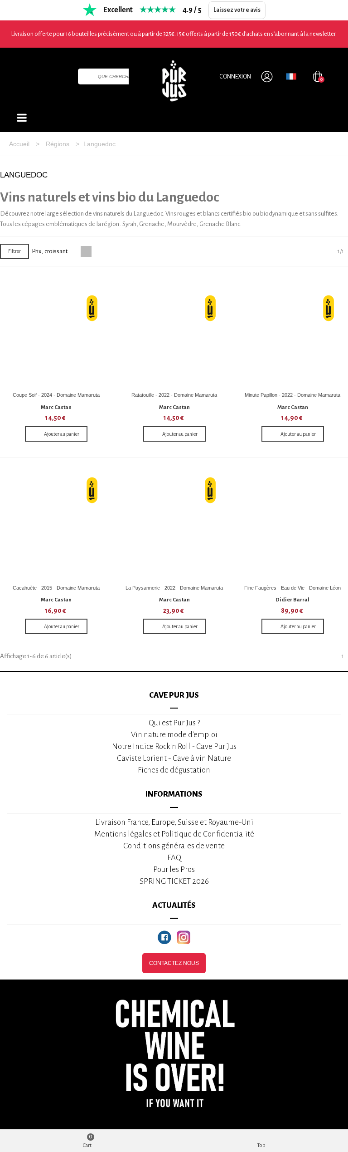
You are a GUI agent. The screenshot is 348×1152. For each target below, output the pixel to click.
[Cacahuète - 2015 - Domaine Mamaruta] (56, 524)
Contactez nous (174, 963)
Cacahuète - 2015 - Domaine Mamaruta (56, 588)
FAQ (174, 857)
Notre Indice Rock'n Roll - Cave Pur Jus (174, 746)
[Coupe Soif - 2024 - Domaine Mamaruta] (56, 331)
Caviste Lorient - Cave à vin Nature (174, 758)
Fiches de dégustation (174, 770)
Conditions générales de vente (174, 846)
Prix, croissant (50, 251)
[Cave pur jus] (174, 80)
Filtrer (14, 251)
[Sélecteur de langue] (291, 76)
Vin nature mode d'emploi (174, 734)
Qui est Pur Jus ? (174, 723)
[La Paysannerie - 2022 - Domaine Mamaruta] (174, 524)
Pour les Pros (174, 869)
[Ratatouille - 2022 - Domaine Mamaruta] (174, 331)
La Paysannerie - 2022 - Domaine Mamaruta (174, 588)
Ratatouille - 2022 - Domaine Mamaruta (174, 395)
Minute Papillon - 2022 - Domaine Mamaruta (292, 395)
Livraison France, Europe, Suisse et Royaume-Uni (174, 822)
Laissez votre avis (237, 10)
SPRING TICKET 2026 (174, 881)
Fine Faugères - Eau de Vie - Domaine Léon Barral (292, 591)
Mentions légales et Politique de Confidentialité (174, 834)
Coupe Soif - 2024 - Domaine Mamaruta (56, 395)
